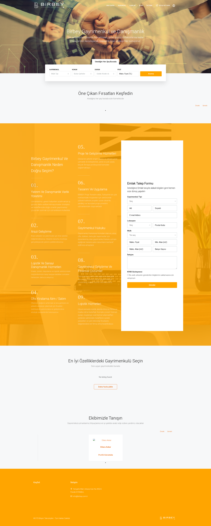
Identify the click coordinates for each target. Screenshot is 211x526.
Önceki (197, 105)
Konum (74, 69)
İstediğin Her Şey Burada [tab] (105, 62)
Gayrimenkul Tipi (134, 197)
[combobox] (60, 73)
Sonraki (205, 105)
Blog (141, 5)
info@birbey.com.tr (80, 496)
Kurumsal (122, 5)
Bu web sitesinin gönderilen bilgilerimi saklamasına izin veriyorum (150, 276)
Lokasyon (131, 221)
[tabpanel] (106, 448)
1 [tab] (105, 110)
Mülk (129, 231)
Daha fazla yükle (105, 387)
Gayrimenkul (54, 69)
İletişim (149, 5)
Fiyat (119, 69)
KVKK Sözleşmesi (134, 272)
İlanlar (133, 5)
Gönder (152, 285)
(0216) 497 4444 (164, 5)
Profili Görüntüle (105, 455)
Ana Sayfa (110, 5)
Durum (97, 69)
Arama (151, 74)
